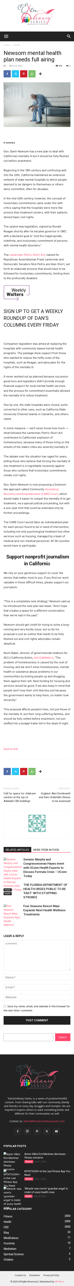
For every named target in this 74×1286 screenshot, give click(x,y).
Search (63, 1037)
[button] (6, 36)
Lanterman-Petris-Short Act (27, 254)
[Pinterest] (23, 73)
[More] (40, 73)
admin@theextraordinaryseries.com (44, 1121)
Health (16, 44)
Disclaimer (34, 1275)
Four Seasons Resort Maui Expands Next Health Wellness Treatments (44, 910)
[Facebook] (7, 73)
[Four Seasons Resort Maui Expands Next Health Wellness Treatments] (13, 917)
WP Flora (59, 1281)
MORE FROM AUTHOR (46, 849)
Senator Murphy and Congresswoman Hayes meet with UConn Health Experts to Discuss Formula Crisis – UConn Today (45, 868)
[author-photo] (37, 831)
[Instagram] (27, 1131)
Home (7, 44)
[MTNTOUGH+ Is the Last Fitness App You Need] (13, 1178)
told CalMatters (43, 657)
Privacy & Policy (51, 1275)
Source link (11, 749)
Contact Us (20, 1275)
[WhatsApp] (32, 73)
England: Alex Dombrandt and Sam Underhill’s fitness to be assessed (54, 797)
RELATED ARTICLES (17, 849)
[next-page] (11, 923)
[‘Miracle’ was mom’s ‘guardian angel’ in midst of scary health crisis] (13, 1198)
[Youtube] (56, 1131)
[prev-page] (6, 923)
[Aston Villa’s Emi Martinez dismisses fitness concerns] (13, 1161)
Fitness (29, 1161)
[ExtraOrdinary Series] (37, 16)
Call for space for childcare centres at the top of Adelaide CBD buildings (20, 797)
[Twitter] (15, 73)
